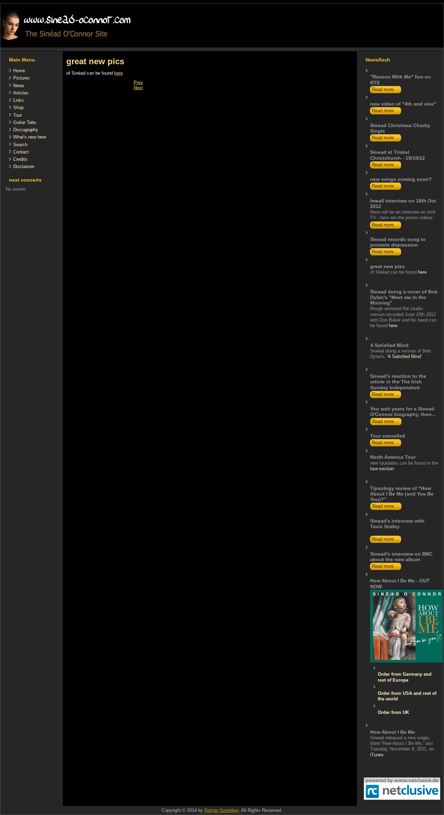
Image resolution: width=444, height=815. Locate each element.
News (18, 85)
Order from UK (393, 712)
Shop (18, 107)
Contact (21, 152)
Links (18, 100)
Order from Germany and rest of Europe (405, 677)
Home (19, 70)
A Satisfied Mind (404, 356)
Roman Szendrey (221, 810)
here (118, 73)
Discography (25, 129)
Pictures (21, 78)
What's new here (29, 137)
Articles (20, 92)
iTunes (377, 754)
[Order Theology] (406, 661)
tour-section (382, 468)
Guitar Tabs (24, 122)
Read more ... (385, 89)
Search (20, 144)
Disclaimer (23, 166)
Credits (20, 159)
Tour (17, 115)
